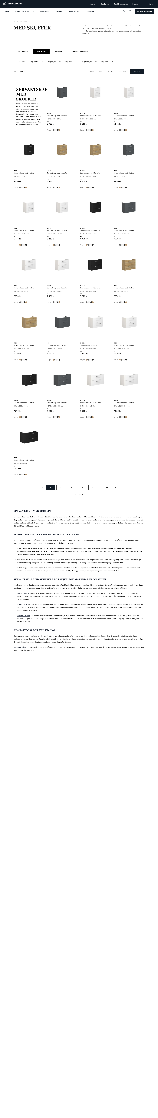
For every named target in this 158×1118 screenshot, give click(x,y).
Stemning (123, 71)
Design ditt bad (73, 11)
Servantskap (23, 21)
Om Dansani (105, 4)
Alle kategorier (23, 51)
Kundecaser (90, 11)
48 (108, 71)
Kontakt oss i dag (20, 647)
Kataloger (58, 11)
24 (105, 71)
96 (112, 71)
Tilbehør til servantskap (80, 51)
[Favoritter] (130, 11)
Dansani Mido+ (23, 593)
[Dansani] (13, 4)
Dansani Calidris (23, 616)
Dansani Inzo (22, 604)
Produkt (137, 71)
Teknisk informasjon (121, 4)
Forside (16, 21)
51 (107, 488)
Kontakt (135, 4)
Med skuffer (41, 51)
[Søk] (123, 11)
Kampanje (93, 4)
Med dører (58, 51)
